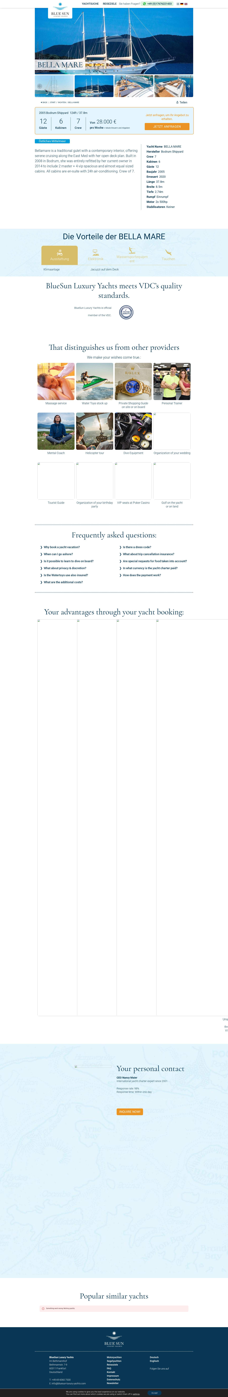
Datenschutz (113, 1379)
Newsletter (112, 1383)
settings (136, 1394)
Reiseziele (112, 1364)
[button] (178, 4)
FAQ (109, 1368)
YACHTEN (62, 102)
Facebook (152, 1377)
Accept (154, 1393)
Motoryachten (114, 1357)
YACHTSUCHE (90, 3)
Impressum (113, 1375)
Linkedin (167, 1377)
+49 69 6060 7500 (61, 1379)
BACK (44, 102)
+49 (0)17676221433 (159, 3)
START (52, 102)
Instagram (159, 1377)
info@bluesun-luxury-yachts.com (69, 1383)
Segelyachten (114, 1361)
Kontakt (111, 1372)
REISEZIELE (110, 3)
